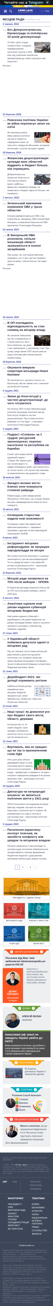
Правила (35, 1189)
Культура (37, 1211)
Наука (35, 1214)
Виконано (23, 1103)
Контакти (36, 1185)
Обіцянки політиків (26, 1119)
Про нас (35, 1182)
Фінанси (37, 1234)
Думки (26, 1008)
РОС (47, 11)
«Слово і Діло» (21, 1165)
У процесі (23, 1099)
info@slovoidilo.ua (26, 1245)
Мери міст (14, 1225)
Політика (37, 1223)
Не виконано (25, 1106)
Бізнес (36, 1204)
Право (35, 1227)
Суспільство (39, 1230)
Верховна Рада (17, 1210)
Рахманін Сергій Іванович (26, 1095)
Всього (22, 1109)
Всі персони (15, 1229)
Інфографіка (26, 1063)
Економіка (38, 1207)
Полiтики (26, 1089)
